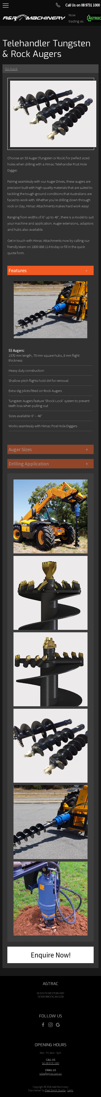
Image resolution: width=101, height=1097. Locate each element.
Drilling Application (29, 463)
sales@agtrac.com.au (50, 1073)
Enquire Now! (51, 954)
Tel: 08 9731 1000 (50, 1063)
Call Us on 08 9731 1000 (82, 5)
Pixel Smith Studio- (55, 1090)
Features (17, 270)
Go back (11, 68)
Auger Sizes (20, 449)
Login (70, 1090)
